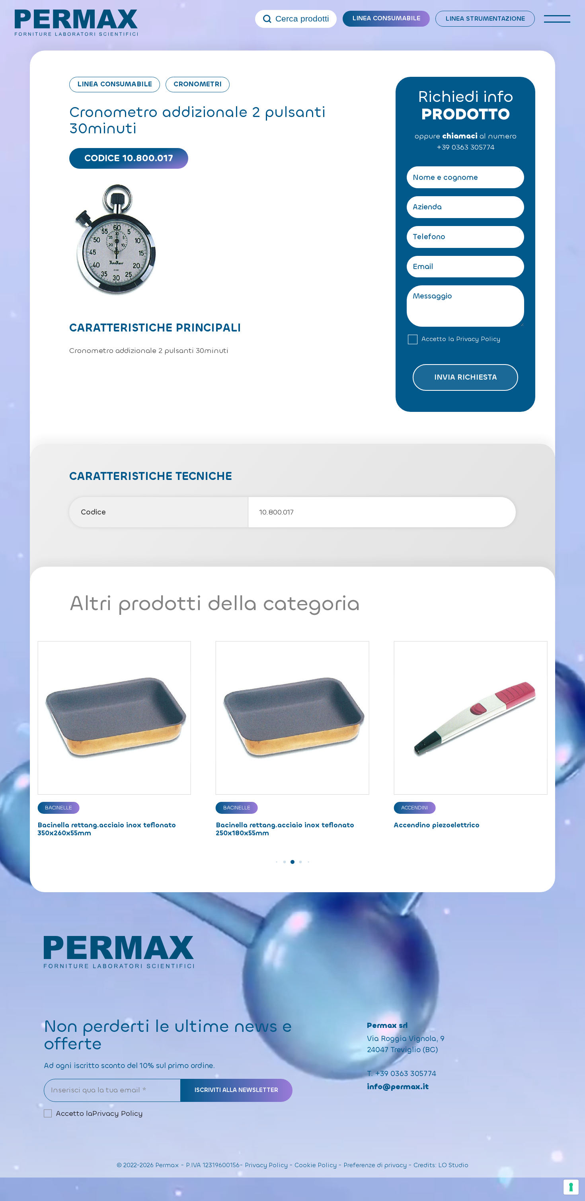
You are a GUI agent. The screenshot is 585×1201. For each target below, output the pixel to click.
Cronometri (198, 84)
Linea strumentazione (485, 18)
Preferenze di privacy (375, 1165)
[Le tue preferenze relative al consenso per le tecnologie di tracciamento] (571, 1187)
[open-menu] (557, 19)
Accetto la (460, 339)
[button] (276, 861)
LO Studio (453, 1165)
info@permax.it (398, 1087)
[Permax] (76, 23)
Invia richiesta (465, 377)
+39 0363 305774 (465, 147)
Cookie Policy (315, 1165)
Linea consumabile (386, 18)
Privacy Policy (478, 339)
